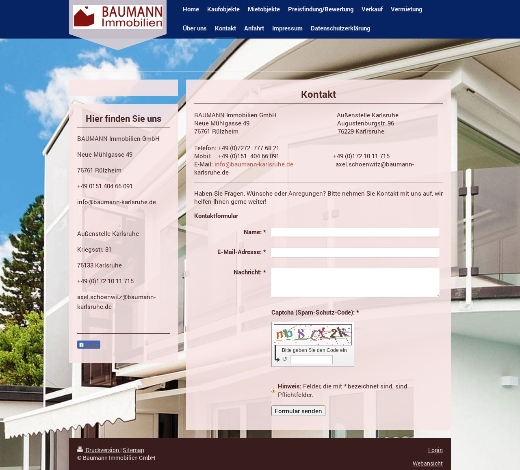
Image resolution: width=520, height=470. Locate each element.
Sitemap (133, 450)
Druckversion (102, 450)
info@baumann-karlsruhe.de (253, 164)
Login (435, 450)
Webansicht (428, 463)
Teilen (91, 345)
